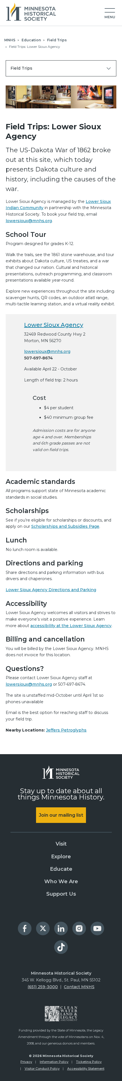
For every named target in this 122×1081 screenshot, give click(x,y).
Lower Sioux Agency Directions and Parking (51, 589)
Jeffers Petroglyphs (66, 730)
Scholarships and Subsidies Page (65, 526)
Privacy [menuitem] (26, 1062)
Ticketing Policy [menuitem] (89, 1062)
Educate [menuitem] (61, 869)
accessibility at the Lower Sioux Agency (71, 625)
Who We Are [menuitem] (61, 881)
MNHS (9, 40)
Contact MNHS (79, 986)
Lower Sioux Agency (53, 324)
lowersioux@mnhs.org (29, 220)
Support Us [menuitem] (61, 894)
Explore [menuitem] (61, 856)
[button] (110, 13)
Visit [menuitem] (61, 844)
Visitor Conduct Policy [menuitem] (42, 1069)
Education (31, 40)
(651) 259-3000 (43, 986)
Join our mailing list (61, 815)
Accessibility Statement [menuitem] (85, 1069)
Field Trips (57, 40)
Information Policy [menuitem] (54, 1062)
